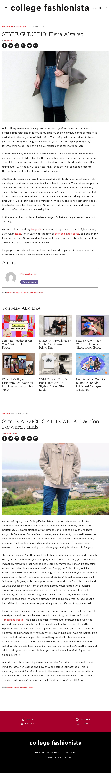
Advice (10, 687)
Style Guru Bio (18, 26)
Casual (26, 293)
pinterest (30, 724)
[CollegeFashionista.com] (50, 8)
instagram (85, 719)
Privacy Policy (53, 752)
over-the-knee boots (67, 233)
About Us (39, 752)
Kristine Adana (10, 433)
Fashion (6, 26)
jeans (18, 233)
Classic (23, 687)
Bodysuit (11, 293)
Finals (30, 687)
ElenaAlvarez (9, 41)
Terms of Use (69, 752)
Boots (19, 293)
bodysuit (36, 229)
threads (85, 724)
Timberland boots (12, 619)
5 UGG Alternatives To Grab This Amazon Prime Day (55, 344)
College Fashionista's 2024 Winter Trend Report (17, 344)
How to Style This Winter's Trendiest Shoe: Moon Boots (89, 344)
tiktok (30, 719)
